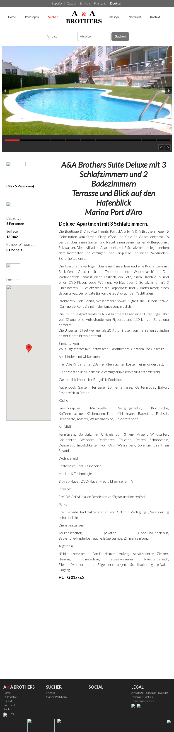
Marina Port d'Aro (56, 697)
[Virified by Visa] (139, 705)
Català (71, 3)
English (85, 3)
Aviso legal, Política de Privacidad (150, 692)
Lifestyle (114, 17)
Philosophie (32, 17)
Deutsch (116, 3)
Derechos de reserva (143, 701)
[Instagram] (102, 696)
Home (12, 17)
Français (100, 3)
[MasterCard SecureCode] (134, 705)
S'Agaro (50, 692)
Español (57, 3)
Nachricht (135, 17)
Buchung (8, 713)
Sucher (53, 17)
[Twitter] (93, 696)
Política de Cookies (142, 697)
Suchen (120, 36)
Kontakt (155, 17)
